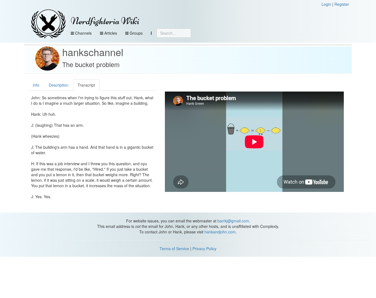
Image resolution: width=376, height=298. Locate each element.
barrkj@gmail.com (233, 221)
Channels (83, 33)
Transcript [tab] (86, 85)
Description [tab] (58, 85)
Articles (110, 33)
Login (326, 4)
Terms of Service (174, 248)
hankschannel (92, 52)
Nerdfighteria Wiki (105, 21)
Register (341, 4)
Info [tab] (36, 85)
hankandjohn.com (220, 231)
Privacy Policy (204, 248)
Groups (136, 33)
